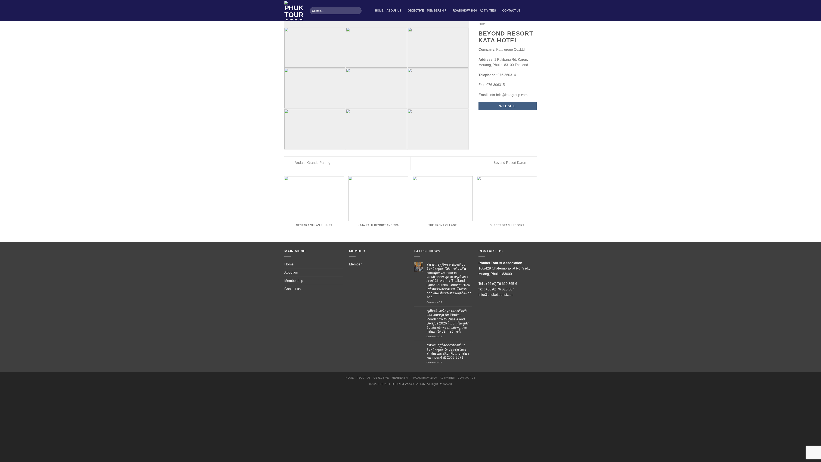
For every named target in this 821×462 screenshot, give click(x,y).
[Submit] (357, 10)
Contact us (511, 10)
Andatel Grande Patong (312, 162)
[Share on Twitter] (486, 117)
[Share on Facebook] (481, 117)
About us (394, 10)
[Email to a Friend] (491, 117)
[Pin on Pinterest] (496, 117)
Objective (416, 10)
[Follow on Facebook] (528, 11)
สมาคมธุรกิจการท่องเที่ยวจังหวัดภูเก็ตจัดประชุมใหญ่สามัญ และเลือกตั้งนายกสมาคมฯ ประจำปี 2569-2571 (448, 351)
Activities (488, 10)
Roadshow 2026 (465, 10)
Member (355, 264)
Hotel (482, 24)
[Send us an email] (534, 11)
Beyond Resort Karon (510, 162)
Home (379, 10)
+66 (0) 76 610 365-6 (501, 284)
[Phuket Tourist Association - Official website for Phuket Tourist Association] (293, 10)
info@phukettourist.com (496, 294)
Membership (437, 10)
